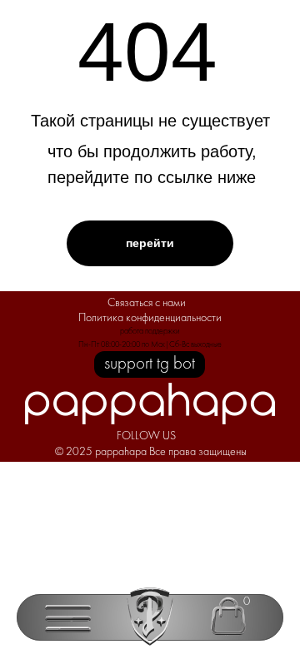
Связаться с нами (147, 303)
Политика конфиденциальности (150, 318)
